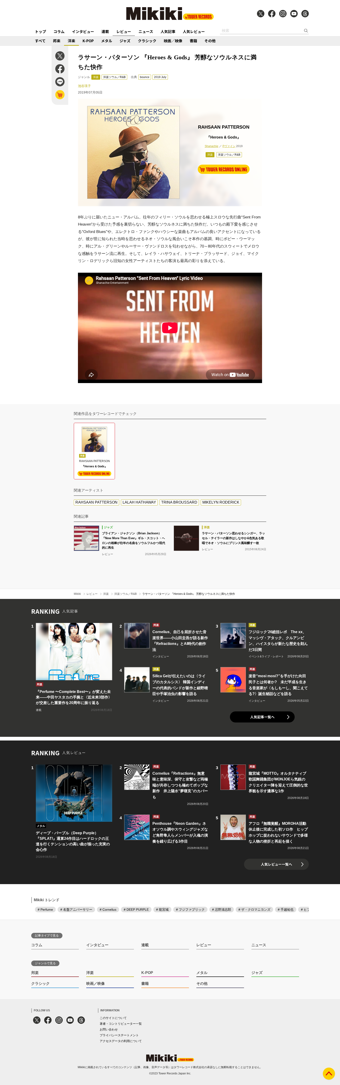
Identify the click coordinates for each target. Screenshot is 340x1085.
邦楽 (56, 40)
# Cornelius (108, 909)
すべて (40, 40)
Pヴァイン (229, 146)
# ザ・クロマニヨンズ (254, 909)
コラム (59, 31)
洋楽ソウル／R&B (114, 77)
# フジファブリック (190, 909)
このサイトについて (113, 1017)
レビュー (123, 31)
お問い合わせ (109, 1029)
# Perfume (45, 909)
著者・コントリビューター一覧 (121, 1023)
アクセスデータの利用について (121, 1041)
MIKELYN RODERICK (220, 502)
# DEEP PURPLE (136, 909)
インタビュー (83, 31)
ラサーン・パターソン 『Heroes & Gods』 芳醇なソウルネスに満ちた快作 (188, 593)
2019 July (160, 77)
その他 (210, 40)
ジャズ (125, 40)
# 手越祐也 (286, 909)
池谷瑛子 (84, 86)
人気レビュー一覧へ (276, 864)
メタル (106, 40)
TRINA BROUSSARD (179, 502)
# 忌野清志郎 (221, 909)
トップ (40, 31)
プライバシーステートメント (119, 1035)
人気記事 (168, 31)
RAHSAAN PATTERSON (96, 502)
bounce (144, 77)
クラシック (147, 40)
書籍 (193, 40)
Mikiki (77, 593)
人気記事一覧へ (262, 716)
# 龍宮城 (162, 909)
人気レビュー (194, 31)
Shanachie (211, 146)
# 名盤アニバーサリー (76, 909)
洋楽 (71, 40)
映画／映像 (173, 40)
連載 (105, 31)
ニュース (146, 31)
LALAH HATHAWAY (139, 502)
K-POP (88, 40)
